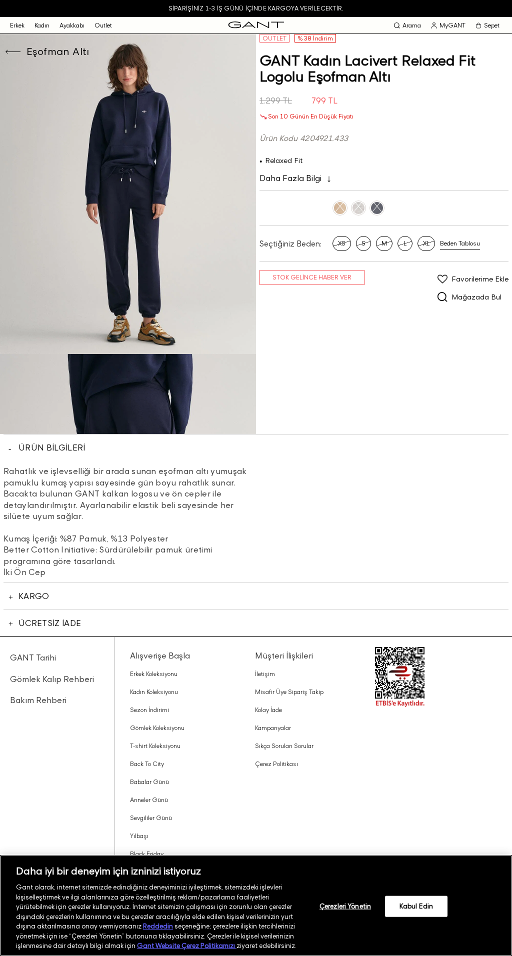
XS (342, 243)
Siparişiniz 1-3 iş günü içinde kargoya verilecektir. (256, 8)
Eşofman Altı (58, 52)
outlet (103, 25)
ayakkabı (72, 25)
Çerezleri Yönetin (345, 906)
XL (426, 243)
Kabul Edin (416, 906)
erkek (17, 25)
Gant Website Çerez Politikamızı (186, 946)
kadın (42, 25)
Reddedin (158, 926)
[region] (256, 905)
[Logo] (256, 25)
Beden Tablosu (460, 243)
